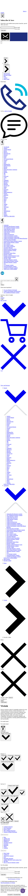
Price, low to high (5, 796)
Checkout (7, 385)
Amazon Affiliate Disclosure (10, 832)
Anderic (5, 148)
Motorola (6, 184)
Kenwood (6, 176)
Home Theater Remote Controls (11, 242)
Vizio (5, 209)
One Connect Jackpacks (9, 246)
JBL (5, 173)
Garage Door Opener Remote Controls (13, 241)
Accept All (10, 894)
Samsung (6, 197)
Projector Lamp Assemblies (10, 249)
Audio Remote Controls (9, 229)
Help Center (6, 79)
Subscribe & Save (5, 40)
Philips (5, 191)
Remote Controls (8, 254)
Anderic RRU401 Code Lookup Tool (12, 860)
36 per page (10, 755)
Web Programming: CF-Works (14, 879)
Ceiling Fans (7, 233)
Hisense (5, 167)
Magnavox (6, 181)
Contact (5, 77)
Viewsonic (6, 207)
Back (2, 144)
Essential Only (17, 894)
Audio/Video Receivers (9, 230)
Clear (2, 700)
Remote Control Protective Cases (11, 255)
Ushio (5, 205)
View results (3, 702)
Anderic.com (7, 838)
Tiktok (5, 846)
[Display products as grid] (4, 812)
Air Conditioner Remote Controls (11, 227)
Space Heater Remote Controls (11, 261)
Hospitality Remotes (8, 858)
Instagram (6, 845)
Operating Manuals (8, 247)
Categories (6, 64)
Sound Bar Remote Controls (10, 259)
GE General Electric (8, 159)
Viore (5, 208)
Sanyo (5, 199)
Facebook (6, 844)
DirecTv (6, 152)
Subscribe (3, 30)
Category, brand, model (13, 785)
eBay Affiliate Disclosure (9, 830)
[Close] (1, 699)
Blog (5, 76)
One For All (6, 185)
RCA (5, 196)
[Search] (1, 282)
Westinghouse (7, 211)
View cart (3, 385)
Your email (17, 27)
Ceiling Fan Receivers (9, 234)
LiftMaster (6, 180)
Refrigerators (7, 251)
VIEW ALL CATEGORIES (10, 269)
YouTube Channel (8, 842)
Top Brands (6, 147)
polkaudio (6, 195)
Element (5, 155)
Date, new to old (4, 804)
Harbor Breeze (7, 165)
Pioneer (5, 193)
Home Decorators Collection (10, 169)
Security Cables (7, 258)
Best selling (3, 789)
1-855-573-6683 (8, 111)
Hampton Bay (7, 164)
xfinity (5, 212)
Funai (5, 157)
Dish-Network (7, 153)
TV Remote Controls (9, 265)
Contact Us (6, 854)
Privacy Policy (7, 829)
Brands (5, 58)
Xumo (5, 213)
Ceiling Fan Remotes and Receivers (12, 291)
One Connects (7, 243)
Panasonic (6, 189)
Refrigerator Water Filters (10, 253)
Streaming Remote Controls (10, 262)
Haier (5, 163)
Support (2, 297)
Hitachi (5, 168)
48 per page (17, 755)
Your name (17, 29)
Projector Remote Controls (10, 250)
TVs (5, 263)
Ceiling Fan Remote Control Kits (11, 237)
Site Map (6, 861)
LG (4, 179)
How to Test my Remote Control (11, 862)
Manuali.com (7, 840)
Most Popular (7, 73)
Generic (5, 160)
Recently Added (7, 75)
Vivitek (5, 600)
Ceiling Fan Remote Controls (10, 235)
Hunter (5, 171)
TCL (5, 203)
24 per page (3, 755)
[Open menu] (1, 42)
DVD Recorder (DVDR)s (10, 239)
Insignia (5, 172)
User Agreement (7, 828)
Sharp (5, 200)
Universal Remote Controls (10, 266)
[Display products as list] (5, 812)
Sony (5, 201)
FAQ (5, 857)
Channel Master (7, 149)
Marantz (5, 183)
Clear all (10, 697)
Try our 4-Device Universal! (10, 290)
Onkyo (5, 187)
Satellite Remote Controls (10, 257)
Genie (5, 161)
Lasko (5, 177)
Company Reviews (8, 826)
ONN (5, 188)
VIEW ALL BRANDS (9, 216)
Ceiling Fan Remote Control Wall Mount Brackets (15, 238)
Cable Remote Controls (9, 231)
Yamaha (5, 215)
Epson (5, 156)
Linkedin (6, 848)
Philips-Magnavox (8, 192)
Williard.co (6, 841)
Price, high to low (14, 796)
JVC (5, 175)
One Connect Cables (8, 245)
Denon (5, 151)
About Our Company (9, 856)
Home (5, 563)
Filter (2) (3, 730)
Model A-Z (22, 790)
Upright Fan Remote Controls (11, 267)
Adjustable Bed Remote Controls (11, 226)
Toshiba (5, 204)
